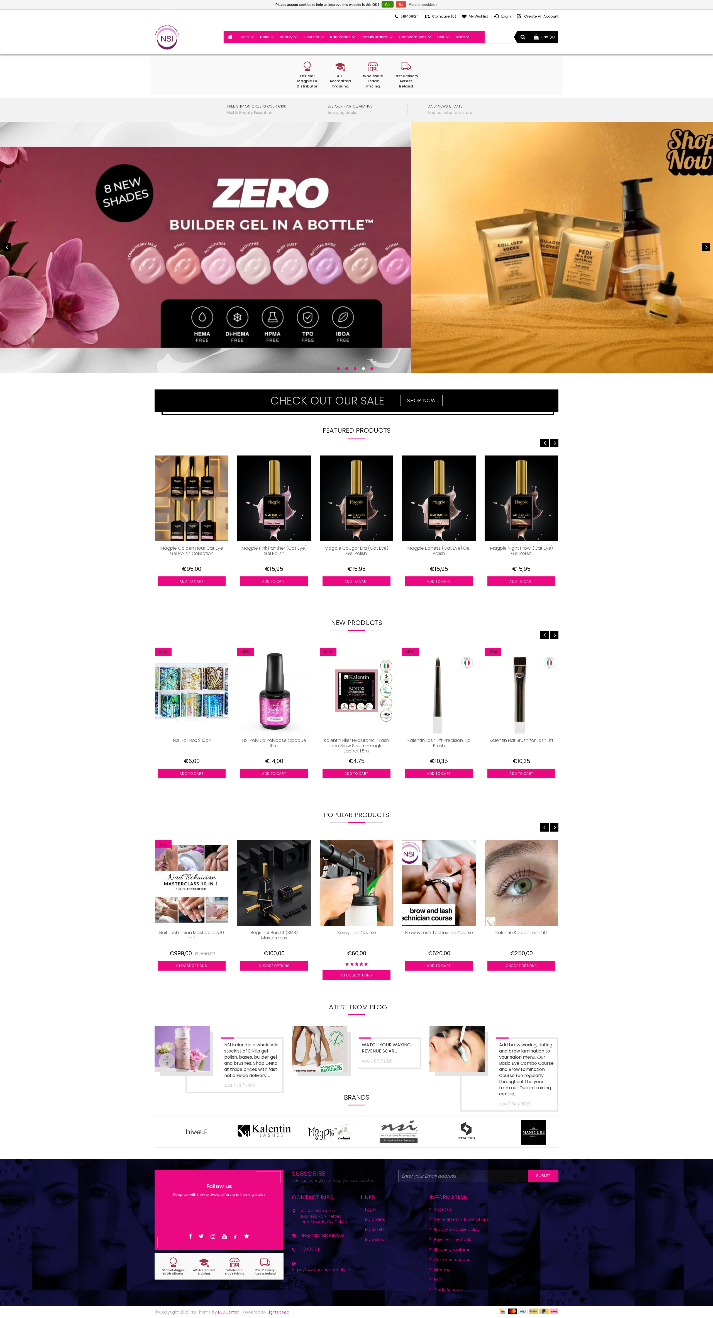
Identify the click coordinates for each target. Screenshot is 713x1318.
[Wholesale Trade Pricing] (234, 1266)
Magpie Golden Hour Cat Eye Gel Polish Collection (191, 551)
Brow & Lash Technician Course (439, 933)
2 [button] (346, 368)
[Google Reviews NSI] (246, 1236)
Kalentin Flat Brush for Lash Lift (521, 741)
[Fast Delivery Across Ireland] (265, 1266)
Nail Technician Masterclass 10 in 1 (191, 935)
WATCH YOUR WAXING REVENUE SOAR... (386, 1048)
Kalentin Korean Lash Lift (521, 933)
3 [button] (355, 368)
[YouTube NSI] (224, 1236)
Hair (441, 37)
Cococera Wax (412, 37)
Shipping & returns (452, 1249)
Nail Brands (340, 37)
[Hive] (156, 1132)
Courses (311, 37)
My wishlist (375, 1239)
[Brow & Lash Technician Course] (439, 883)
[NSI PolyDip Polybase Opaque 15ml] (274, 691)
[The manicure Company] (493, 1132)
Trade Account (448, 1289)
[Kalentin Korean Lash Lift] (521, 883)
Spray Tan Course (356, 933)
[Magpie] (290, 1132)
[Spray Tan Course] (356, 883)
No (401, 5)
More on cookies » (423, 5)
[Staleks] (425, 1132)
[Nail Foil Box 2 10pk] (191, 691)
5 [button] (371, 368)
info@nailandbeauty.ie (322, 1235)
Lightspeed (278, 1312)
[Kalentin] (223, 1132)
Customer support (452, 1259)
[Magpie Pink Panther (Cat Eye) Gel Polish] (274, 498)
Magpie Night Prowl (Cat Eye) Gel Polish (521, 551)
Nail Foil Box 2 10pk (192, 741)
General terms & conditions (461, 1219)
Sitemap (442, 1269)
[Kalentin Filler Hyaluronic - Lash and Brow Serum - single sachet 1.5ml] (356, 691)
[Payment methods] (502, 1311)
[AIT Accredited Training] (203, 1266)
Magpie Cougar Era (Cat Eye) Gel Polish (356, 551)
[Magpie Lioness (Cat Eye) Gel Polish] (439, 498)
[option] (191, 530)
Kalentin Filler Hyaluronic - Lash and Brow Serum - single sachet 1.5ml (356, 746)
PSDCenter (228, 1312)
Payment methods (452, 1239)
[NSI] (358, 1132)
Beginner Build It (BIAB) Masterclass (274, 935)
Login (370, 1209)
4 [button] (363, 368)
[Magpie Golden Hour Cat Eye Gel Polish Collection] (191, 498)
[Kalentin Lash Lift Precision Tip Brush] (439, 691)
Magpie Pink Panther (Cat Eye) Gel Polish (274, 551)
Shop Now (421, 400)
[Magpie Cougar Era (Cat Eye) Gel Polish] (356, 498)
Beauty (286, 37)
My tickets (375, 1229)
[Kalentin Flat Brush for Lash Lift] (521, 691)
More (460, 37)
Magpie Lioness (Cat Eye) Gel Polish (438, 551)
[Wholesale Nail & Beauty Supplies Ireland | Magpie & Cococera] (167, 37)
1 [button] (338, 368)
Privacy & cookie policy (457, 1229)
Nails (264, 37)
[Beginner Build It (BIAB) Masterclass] (274, 883)
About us (443, 1209)
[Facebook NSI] (190, 1236)
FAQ (438, 1279)
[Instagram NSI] (213, 1236)
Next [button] (706, 247)
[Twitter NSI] (201, 1236)
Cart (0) (548, 37)
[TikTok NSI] (235, 1236)
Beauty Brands (375, 37)
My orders (375, 1219)
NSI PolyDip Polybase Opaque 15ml (274, 743)
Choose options (191, 965)
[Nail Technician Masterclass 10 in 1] (191, 883)
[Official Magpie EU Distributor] (173, 1266)
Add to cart (192, 581)
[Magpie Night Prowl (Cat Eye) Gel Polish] (521, 498)
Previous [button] (7, 247)
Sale (245, 37)
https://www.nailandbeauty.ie (321, 1270)
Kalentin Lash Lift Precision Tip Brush (438, 743)
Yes (387, 5)
